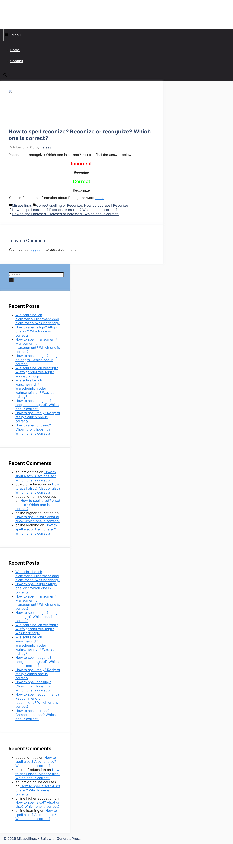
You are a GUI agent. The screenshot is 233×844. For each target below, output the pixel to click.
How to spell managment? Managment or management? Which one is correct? (37, 345)
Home (15, 50)
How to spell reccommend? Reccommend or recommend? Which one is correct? (37, 700)
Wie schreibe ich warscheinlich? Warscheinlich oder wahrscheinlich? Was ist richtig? (34, 388)
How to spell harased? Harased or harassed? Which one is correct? (65, 214)
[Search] (11, 280)
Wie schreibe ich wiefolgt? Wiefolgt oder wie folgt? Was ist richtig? (36, 372)
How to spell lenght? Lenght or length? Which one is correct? (38, 360)
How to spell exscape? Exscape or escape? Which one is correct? (64, 210)
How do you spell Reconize (106, 205)
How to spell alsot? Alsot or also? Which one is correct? (35, 476)
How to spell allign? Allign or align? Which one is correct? (36, 331)
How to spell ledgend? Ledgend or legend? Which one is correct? (37, 405)
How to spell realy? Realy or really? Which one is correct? (37, 417)
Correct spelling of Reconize (59, 205)
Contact (16, 61)
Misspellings (21, 14)
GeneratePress (69, 839)
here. (99, 198)
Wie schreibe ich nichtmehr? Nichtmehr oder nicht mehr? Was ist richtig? (37, 319)
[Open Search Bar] (6, 75)
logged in (37, 250)
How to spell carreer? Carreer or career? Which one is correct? (35, 715)
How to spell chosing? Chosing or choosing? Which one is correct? (33, 429)
